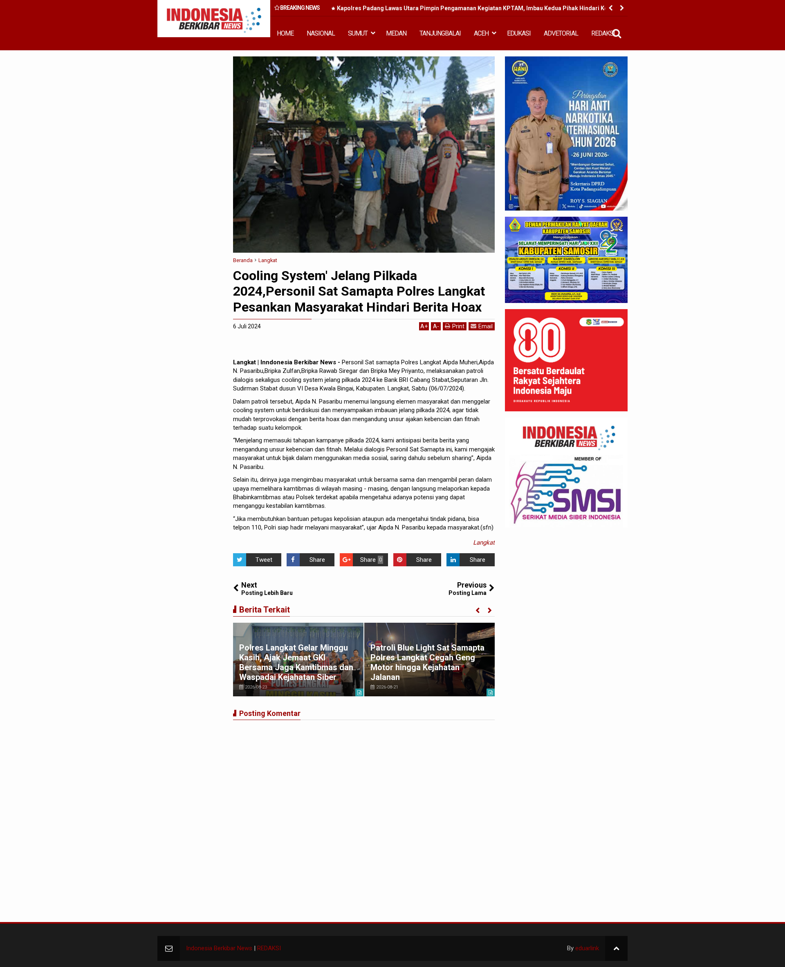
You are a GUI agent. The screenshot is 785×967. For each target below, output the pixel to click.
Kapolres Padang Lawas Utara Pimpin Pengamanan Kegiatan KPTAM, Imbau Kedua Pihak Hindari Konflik (478, 8)
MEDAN (396, 33)
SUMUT (358, 33)
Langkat (484, 542)
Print (458, 326)
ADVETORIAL (561, 33)
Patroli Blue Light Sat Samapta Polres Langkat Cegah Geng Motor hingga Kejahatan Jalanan (427, 662)
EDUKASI (519, 33)
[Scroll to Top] (616, 948)
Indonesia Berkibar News (219, 948)
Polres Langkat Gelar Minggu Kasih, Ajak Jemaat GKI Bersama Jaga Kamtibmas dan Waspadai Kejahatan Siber (296, 662)
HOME (285, 33)
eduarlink (587, 948)
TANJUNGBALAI (440, 33)
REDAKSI (603, 33)
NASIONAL (321, 33)
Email (485, 326)
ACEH (481, 33)
